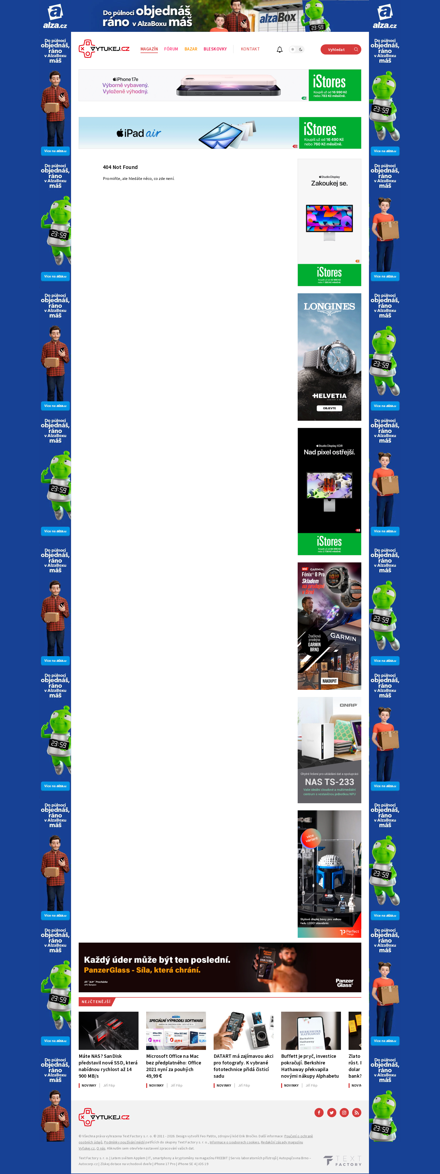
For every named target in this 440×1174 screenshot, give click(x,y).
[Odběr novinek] (280, 50)
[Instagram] (344, 1112)
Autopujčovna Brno (294, 1158)
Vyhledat (336, 49)
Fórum (171, 49)
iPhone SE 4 (187, 1164)
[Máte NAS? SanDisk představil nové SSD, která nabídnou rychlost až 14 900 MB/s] (109, 1031)
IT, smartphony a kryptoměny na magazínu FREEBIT (188, 1158)
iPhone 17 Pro (165, 1164)
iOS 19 (203, 1164)
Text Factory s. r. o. (137, 1136)
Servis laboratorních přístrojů (253, 1158)
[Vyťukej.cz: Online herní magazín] (104, 49)
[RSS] (356, 1112)
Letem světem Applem (128, 1158)
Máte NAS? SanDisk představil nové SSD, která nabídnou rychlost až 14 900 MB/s (108, 1066)
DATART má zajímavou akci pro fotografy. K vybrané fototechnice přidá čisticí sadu (243, 1066)
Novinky (89, 1085)
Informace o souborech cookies (234, 1142)
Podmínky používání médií (124, 1142)
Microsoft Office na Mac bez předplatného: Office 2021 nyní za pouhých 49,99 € (173, 1066)
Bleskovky (215, 49)
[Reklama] (55, 16)
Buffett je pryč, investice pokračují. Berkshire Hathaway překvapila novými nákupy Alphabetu (310, 1066)
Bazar (191, 49)
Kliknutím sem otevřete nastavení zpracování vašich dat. (151, 1148)
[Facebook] (319, 1112)
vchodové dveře (139, 1164)
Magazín (149, 49)
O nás (101, 1148)
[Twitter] (331, 1112)
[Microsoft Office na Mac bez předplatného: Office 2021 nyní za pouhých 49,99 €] (176, 1031)
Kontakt (250, 49)
